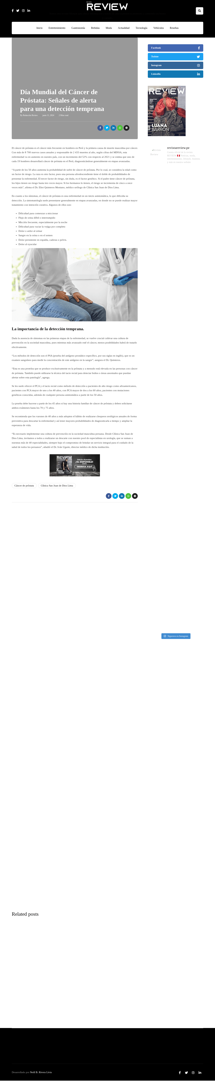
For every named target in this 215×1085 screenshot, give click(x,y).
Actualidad (124, 27)
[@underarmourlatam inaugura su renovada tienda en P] (157, 509)
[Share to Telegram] (126, 128)
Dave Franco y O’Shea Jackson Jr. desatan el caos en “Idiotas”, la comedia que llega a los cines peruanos (173, 831)
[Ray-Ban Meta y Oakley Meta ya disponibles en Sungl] (157, 245)
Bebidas (95, 27)
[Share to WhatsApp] (120, 128)
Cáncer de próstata (24, 485)
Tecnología (141, 27)
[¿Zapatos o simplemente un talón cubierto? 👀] (175, 267)
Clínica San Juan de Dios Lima (57, 485)
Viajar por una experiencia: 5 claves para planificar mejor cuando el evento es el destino (172, 704)
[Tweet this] (107, 128)
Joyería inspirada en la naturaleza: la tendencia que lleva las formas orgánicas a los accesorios (173, 895)
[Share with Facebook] (100, 128)
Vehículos (158, 27)
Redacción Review (30, 115)
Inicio (39, 27)
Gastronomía (78, 27)
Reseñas (174, 27)
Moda (109, 27)
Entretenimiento (57, 27)
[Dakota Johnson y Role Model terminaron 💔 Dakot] (194, 307)
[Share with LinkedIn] (113, 128)
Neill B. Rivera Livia (41, 1072)
